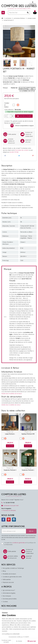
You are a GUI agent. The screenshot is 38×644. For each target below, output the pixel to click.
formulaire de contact (22, 150)
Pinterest (9, 520)
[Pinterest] (33, 155)
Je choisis (19, 641)
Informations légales (9, 593)
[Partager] (5, 155)
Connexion (32, 2)
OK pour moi (31, 641)
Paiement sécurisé (8, 582)
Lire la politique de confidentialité (10, 634)
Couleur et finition (6, 105)
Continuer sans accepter (6, 641)
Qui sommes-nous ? (9, 590)
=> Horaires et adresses (8, 510)
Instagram (14, 520)
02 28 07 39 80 (14, 152)
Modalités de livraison (9, 574)
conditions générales (18, 542)
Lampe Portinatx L (10, 434)
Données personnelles (9, 598)
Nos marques (7, 596)
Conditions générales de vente (12, 576)
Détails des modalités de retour (11, 405)
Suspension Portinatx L (28, 470)
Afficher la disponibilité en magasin (24, 125)
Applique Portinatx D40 (28, 434)
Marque (5, 88)
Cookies (5, 601)
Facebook (3, 520)
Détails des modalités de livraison (11, 393)
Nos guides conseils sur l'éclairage (13, 568)
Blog (4, 571)
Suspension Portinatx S (10, 470)
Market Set (10, 432)
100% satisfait (7, 579)
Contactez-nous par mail (10, 505)
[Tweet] (19, 155)
